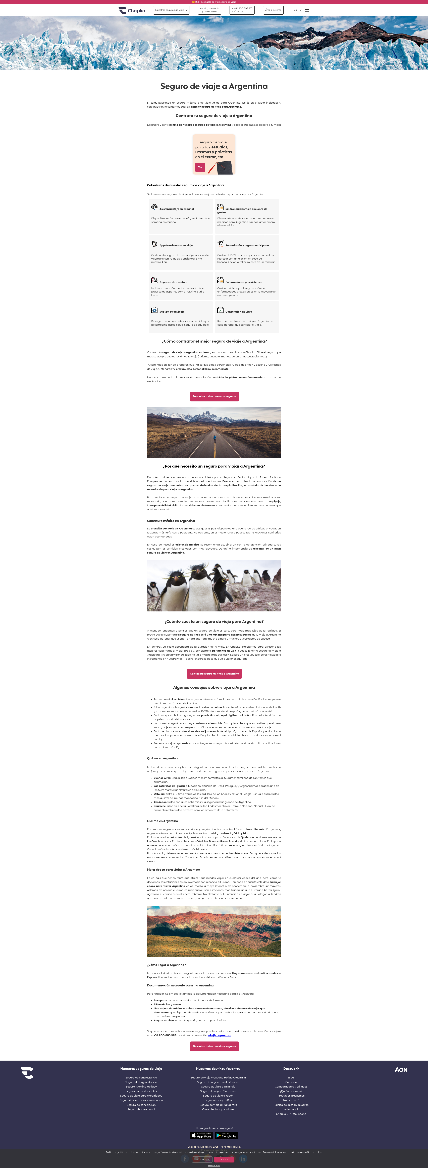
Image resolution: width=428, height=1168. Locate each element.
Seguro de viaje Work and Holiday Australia (218, 1078)
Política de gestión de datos (291, 1105)
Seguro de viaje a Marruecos (218, 1091)
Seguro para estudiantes (141, 1091)
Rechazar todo (202, 1159)
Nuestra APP (291, 1100)
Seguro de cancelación (141, 1105)
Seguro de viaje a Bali (218, 1100)
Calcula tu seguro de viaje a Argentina (214, 674)
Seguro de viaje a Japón (218, 1096)
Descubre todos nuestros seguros (214, 397)
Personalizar (214, 1165)
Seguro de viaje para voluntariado (141, 1100)
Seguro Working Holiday (141, 1087)
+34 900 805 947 (243, 8)
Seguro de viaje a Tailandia (218, 1087)
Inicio (132, 11)
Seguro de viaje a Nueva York (218, 1105)
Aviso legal (291, 1109)
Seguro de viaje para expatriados (141, 1096)
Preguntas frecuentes (291, 1096)
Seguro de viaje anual (141, 1109)
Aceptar (224, 1159)
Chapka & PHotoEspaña (291, 1114)
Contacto (239, 11)
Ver (200, 167)
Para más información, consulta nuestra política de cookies (292, 1152)
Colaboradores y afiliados (291, 1087)
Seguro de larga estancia (141, 1082)
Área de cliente (273, 10)
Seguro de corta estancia (141, 1078)
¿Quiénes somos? (291, 1091)
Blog (291, 1078)
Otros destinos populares (218, 1109)
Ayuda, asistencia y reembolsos (209, 10)
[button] (298, 10)
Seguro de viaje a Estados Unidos (218, 1082)
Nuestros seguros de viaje (169, 10)
